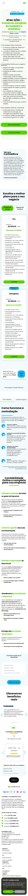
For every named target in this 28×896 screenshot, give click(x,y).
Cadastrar (14, 780)
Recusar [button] (20, 891)
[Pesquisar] (17, 14)
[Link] (11, 792)
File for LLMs (4, 838)
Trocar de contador (14, 132)
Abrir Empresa (7, 399)
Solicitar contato (14, 682)
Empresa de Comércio (20, 208)
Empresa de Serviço (7, 208)
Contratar (14, 282)
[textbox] (14, 673)
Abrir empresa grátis (14, 125)
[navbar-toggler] (3, 3)
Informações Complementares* (14, 387)
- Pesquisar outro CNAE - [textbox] (16, 11)
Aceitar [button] (8, 891)
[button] (2, 714)
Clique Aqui (21, 374)
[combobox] (17, 12)
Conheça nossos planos (11, 177)
